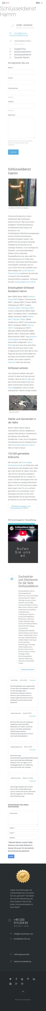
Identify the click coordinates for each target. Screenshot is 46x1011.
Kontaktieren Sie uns (21, 939)
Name (11, 68)
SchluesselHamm (22, 51)
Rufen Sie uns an (23, 552)
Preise (10, 388)
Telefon (11, 102)
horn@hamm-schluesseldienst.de (18, 34)
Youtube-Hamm (21, 57)
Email (10, 78)
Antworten (33, 680)
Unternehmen (13, 88)
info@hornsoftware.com (23, 934)
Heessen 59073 (14, 308)
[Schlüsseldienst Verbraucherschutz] (6, 3)
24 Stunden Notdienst (27, 669)
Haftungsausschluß (21, 954)
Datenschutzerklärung (22, 961)
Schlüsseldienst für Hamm (25, 282)
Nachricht (11, 115)
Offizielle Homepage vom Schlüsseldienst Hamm (20, 507)
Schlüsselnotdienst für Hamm (23, 445)
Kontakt (28, 379)
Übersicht (12, 362)
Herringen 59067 (27, 308)
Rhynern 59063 (19, 319)
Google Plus (20, 49)
